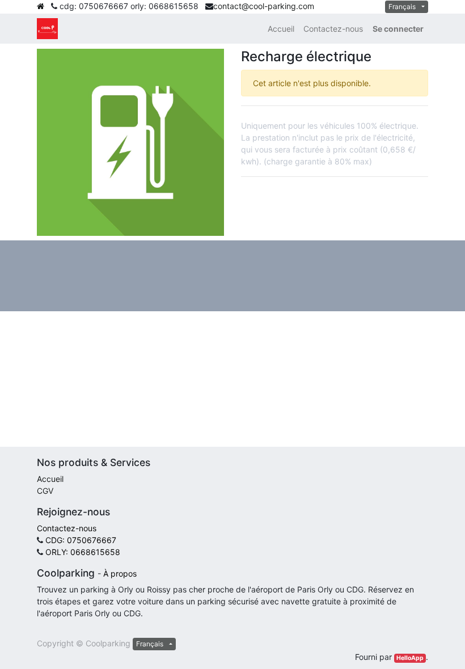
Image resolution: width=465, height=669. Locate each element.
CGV (45, 491)
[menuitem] (281, 28)
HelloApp (410, 658)
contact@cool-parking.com (263, 6)
